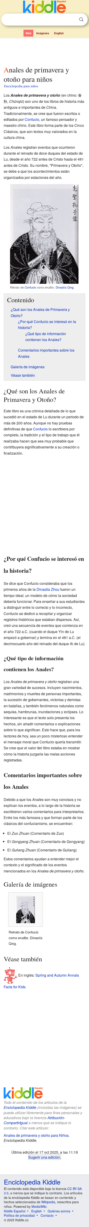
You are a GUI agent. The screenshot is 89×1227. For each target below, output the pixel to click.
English (59, 33)
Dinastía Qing (64, 287)
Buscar (81, 19)
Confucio (32, 119)
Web (28, 33)
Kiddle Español (14, 1211)
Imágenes (42, 33)
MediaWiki (38, 1206)
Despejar (72, 20)
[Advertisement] (44, 51)
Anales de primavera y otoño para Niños (36, 1135)
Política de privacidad (19, 1215)
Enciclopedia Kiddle (20, 1107)
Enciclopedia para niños (21, 86)
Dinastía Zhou (48, 589)
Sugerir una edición (44, 1157)
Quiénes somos (59, 1211)
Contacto (47, 1215)
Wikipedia (48, 1202)
